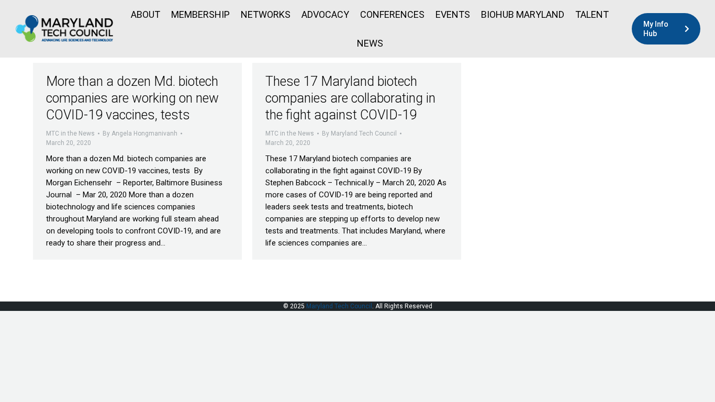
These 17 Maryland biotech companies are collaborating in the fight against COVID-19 (350, 98)
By (140, 133)
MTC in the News (70, 133)
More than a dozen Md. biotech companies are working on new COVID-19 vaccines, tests (132, 98)
